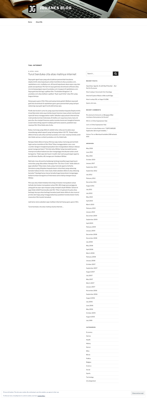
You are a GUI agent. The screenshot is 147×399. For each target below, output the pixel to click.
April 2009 (89, 223)
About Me (39, 22)
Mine (87, 351)
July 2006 (89, 302)
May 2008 (89, 245)
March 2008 (90, 253)
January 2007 (90, 287)
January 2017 (90, 163)
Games (88, 336)
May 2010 (89, 197)
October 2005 (91, 313)
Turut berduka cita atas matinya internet (52, 74)
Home (30, 22)
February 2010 (91, 208)
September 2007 (91, 268)
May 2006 (89, 309)
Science (88, 366)
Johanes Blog (56, 8)
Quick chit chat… (91, 103)
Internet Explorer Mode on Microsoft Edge (99, 95)
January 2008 (90, 260)
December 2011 (91, 182)
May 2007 (89, 279)
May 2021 (89, 156)
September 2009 (91, 219)
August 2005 (90, 317)
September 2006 (91, 294)
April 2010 (89, 201)
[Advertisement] (74, 41)
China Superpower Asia (99, 121)
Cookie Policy (41, 395)
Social (88, 369)
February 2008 (91, 257)
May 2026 (89, 148)
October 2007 (90, 264)
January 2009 (90, 231)
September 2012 (91, 171)
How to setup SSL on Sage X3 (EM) (97, 99)
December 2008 (91, 234)
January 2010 (90, 212)
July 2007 (89, 275)
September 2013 (91, 167)
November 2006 (91, 290)
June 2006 (89, 305)
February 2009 (91, 227)
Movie (88, 354)
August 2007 (90, 272)
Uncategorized (91, 381)
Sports (88, 373)
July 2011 (89, 189)
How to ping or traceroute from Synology (99, 92)
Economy (89, 332)
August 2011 (90, 186)
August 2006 (90, 298)
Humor (88, 347)
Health (88, 340)
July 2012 (89, 174)
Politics (88, 358)
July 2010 (89, 193)
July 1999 (89, 320)
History (88, 343)
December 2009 (91, 216)
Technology (90, 377)
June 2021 (89, 152)
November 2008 (91, 238)
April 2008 (89, 249)
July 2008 (89, 242)
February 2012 (90, 178)
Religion (88, 362)
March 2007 (90, 283)
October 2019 (90, 159)
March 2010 (90, 204)
